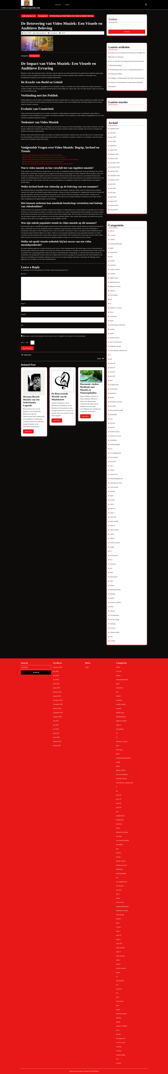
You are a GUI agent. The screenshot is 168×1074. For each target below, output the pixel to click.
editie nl (112, 290)
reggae (112, 547)
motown (112, 423)
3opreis (112, 239)
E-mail (23, 314)
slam (111, 581)
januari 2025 (114, 209)
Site (22, 325)
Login (87, 667)
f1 (110, 303)
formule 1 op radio (116, 308)
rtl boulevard (114, 555)
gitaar (112, 320)
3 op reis (112, 235)
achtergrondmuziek (116, 244)
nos (111, 448)
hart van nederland (116, 342)
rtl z (111, 559)
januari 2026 (114, 158)
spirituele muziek (115, 589)
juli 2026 (113, 133)
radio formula (114, 521)
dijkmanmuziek (115, 282)
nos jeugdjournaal (115, 453)
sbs (111, 568)
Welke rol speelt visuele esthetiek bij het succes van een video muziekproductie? (48, 163)
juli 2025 (113, 184)
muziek (112, 427)
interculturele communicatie (118, 350)
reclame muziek (115, 542)
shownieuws (114, 577)
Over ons (57, 4)
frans (111, 312)
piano (112, 495)
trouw (112, 606)
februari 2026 (114, 154)
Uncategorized (42, 16)
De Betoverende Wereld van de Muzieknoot (60, 396)
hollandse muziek (115, 346)
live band (113, 406)
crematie (112, 273)
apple (111, 248)
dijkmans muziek (115, 286)
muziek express (115, 431)
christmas (113, 265)
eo (111, 299)
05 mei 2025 (27, 33)
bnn (111, 256)
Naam (23, 303)
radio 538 (113, 517)
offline (112, 470)
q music (112, 500)
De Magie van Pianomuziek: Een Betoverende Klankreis (127, 78)
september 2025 (115, 175)
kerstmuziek (114, 389)
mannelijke (113, 414)
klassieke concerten (116, 402)
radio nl (112, 525)
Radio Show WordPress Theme (79, 1071)
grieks (112, 333)
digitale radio (114, 278)
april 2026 (113, 145)
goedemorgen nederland (117, 325)
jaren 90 (112, 376)
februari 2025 (114, 205)
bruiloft (112, 261)
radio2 (112, 534)
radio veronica (114, 530)
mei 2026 (113, 141)
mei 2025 (113, 192)
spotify (112, 598)
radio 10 (112, 508)
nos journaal (114, 457)
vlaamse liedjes (114, 632)
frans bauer (113, 316)
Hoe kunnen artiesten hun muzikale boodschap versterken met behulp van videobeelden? (51, 159)
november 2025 (115, 167)
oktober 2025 (114, 171)
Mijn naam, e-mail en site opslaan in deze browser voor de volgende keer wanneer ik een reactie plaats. (54, 336)
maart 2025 (113, 201)
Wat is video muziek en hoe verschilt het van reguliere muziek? (43, 155)
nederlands (113, 440)
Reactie (24, 274)
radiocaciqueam (40, 33)
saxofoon (113, 564)
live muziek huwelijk (116, 410)
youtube (112, 641)
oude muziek (114, 487)
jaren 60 (112, 363)
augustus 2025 (114, 180)
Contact (67, 4)
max (111, 419)
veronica (112, 628)
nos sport (113, 461)
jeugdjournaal (114, 384)
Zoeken (112, 19)
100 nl (112, 231)
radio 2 (112, 513)
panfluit (112, 491)
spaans (112, 585)
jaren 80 (112, 372)
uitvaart (112, 611)
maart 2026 (113, 150)
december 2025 (115, 163)
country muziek (115, 269)
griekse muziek (114, 337)
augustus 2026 (114, 128)
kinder (112, 397)
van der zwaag (114, 619)
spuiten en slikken (115, 602)
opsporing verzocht (116, 483)
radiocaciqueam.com (30, 8)
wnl (111, 636)
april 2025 (113, 197)
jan (111, 359)
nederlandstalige (115, 444)
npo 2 (112, 466)
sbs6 (111, 572)
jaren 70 (112, 367)
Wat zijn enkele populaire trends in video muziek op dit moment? (44, 161)
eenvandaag (113, 295)
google (112, 329)
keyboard (113, 393)
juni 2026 (113, 137)
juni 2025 (113, 188)
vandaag (112, 624)
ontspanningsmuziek (116, 478)
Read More (29, 432)
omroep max (114, 474)
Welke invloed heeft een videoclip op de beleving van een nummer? (45, 157)
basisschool (113, 252)
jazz (111, 380)
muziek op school (115, 436)
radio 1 (112, 504)
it (110, 355)
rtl (110, 551)
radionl (112, 538)
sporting (112, 594)
